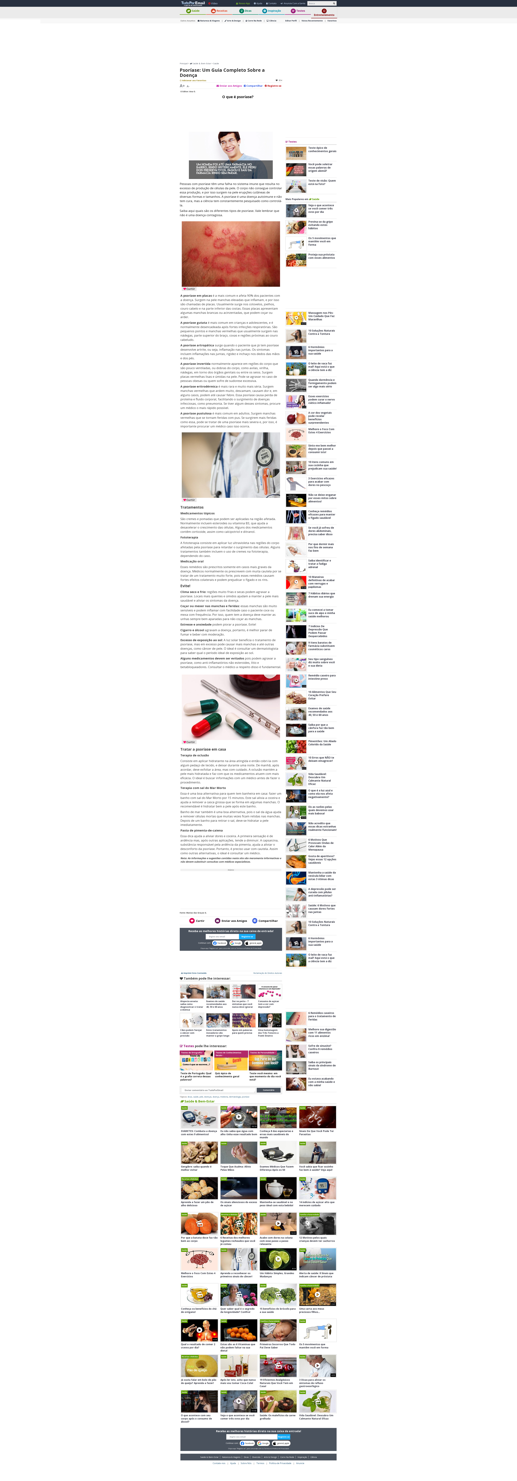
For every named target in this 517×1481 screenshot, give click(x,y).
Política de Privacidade (253, 948)
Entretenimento (324, 15)
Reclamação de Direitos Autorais (267, 973)
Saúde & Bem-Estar (201, 63)
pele (201, 1096)
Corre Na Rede (255, 20)
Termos (239, 948)
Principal (184, 63)
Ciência (272, 20)
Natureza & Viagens (210, 20)
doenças (208, 1096)
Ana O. (192, 91)
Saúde (195, 11)
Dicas (247, 11)
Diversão (256, 1457)
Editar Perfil (291, 20)
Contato (272, 3)
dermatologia (235, 1096)
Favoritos (332, 20)
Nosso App (244, 3)
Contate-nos (219, 1463)
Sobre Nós (246, 1463)
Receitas (221, 11)
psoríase (245, 1096)
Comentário (268, 1090)
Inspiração (274, 11)
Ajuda (259, 3)
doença (216, 1096)
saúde (195, 1096)
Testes (300, 11)
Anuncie (300, 1463)
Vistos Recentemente (312, 20)
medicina (224, 1096)
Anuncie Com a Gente (294, 3)
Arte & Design (234, 20)
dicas (190, 1096)
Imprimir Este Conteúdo (195, 973)
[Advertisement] (20, 60)
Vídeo (214, 3)
